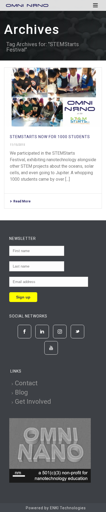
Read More (22, 201)
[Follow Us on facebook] (24, 331)
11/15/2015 (17, 145)
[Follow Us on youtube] (51, 348)
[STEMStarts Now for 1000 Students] (53, 97)
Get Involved (33, 401)
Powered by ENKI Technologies (56, 508)
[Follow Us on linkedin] (42, 331)
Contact (26, 383)
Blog (21, 392)
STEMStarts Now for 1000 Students (50, 137)
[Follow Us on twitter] (77, 331)
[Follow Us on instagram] (60, 331)
